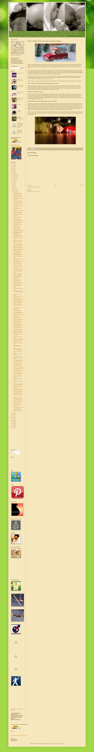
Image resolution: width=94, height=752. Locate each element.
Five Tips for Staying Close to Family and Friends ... (18, 327)
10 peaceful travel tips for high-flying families (18, 206)
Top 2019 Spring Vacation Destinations (17, 209)
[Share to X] (33, 149)
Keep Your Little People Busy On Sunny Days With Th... (18, 373)
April (14, 186)
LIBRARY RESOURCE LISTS (50, 31)
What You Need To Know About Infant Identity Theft (18, 368)
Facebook (20, 36)
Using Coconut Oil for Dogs (17, 362)
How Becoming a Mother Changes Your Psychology (18, 283)
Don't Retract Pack (36, 34)
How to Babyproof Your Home (18, 224)
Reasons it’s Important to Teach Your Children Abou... (18, 408)
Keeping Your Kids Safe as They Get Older (17, 217)
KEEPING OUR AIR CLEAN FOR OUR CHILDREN (17, 254)
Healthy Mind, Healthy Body (17, 263)
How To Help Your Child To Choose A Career (17, 318)
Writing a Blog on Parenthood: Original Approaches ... (18, 332)
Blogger (62, 743)
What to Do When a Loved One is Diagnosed (18, 315)
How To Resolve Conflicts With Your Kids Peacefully (18, 371)
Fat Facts (14, 287)
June (14, 183)
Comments (14, 453)
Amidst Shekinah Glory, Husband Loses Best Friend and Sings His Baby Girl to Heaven (20, 125)
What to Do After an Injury (17, 356)
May (14, 184)
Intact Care (44, 34)
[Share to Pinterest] (35, 149)
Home (11, 31)
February (14, 189)
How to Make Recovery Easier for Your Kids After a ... (18, 320)
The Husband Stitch (16, 192)
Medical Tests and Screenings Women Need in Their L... (18, 247)
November (15, 175)
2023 (13, 165)
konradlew (55, 743)
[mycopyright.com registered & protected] (17, 710)
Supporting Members (28, 36)
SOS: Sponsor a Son (57, 36)
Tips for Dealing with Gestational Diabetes (17, 310)
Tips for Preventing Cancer (17, 403)
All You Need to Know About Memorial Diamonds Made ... (18, 292)
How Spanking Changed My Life (20, 80)
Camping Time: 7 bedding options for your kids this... (18, 241)
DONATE (65, 36)
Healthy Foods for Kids (17, 225)
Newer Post (30, 185)
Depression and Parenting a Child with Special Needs (18, 330)
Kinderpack (76, 31)
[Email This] (30, 149)
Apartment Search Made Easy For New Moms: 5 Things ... (18, 392)
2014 (13, 417)
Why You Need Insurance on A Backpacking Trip (18, 297)
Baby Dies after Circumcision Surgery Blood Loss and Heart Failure (19, 131)
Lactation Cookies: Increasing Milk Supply (20, 99)
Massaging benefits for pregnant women (17, 228)
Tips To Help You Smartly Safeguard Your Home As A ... (18, 394)
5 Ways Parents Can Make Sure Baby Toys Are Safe (17, 270)
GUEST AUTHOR (13, 34)
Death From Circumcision (19, 111)
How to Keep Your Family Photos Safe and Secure (17, 213)
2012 (13, 420)
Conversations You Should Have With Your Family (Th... (18, 360)
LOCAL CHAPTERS (62, 31)
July (14, 181)
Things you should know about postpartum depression (18, 250)
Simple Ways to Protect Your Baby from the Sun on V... (18, 300)
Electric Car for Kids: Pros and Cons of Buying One (18, 204)
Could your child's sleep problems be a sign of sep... (18, 220)
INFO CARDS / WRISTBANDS (30, 31)
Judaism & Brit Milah (52, 34)
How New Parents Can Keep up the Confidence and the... (18, 384)
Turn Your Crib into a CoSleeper (20, 92)
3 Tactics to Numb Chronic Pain (18, 210)
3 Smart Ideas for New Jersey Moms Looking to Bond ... (18, 349)
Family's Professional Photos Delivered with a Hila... (18, 236)
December (15, 174)
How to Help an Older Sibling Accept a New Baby (18, 401)
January (14, 190)
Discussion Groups (38, 36)
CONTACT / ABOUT (18, 31)
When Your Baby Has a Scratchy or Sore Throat (17, 285)
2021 (13, 168)
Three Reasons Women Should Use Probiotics (17, 410)
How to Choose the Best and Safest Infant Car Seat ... (18, 196)
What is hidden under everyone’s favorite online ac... (18, 346)
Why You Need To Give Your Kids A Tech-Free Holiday (18, 201)
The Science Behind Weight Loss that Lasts (17, 259)
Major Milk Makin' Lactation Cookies (20, 86)
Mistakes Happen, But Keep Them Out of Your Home (17, 399)
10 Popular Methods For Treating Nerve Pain (17, 280)
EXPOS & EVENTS (47, 36)
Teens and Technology (17, 265)
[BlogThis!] (31, 149)
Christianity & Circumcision (63, 34)
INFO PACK (40, 31)
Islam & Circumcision (75, 34)
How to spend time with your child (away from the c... (18, 364)
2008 (13, 426)
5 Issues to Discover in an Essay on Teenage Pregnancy (17, 277)
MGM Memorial (13, 36)
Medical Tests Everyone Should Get (17, 405)
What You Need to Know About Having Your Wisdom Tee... (18, 339)
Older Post (81, 185)
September (15, 178)
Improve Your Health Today (17, 375)
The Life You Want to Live (17, 341)
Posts (13, 451)
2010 (13, 423)
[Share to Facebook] (34, 149)
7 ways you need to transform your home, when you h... (18, 245)
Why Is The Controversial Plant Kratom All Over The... (18, 262)
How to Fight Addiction (17, 242)
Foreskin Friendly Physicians (24, 34)
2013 (13, 418)
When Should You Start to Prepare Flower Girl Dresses (18, 230)
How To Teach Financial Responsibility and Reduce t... (18, 305)
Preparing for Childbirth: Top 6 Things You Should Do (18, 302)
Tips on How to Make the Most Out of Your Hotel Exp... (18, 313)
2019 (13, 171)
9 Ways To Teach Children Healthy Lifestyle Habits (17, 274)
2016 (13, 414)
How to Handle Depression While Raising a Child (17, 194)
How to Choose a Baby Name (18, 366)
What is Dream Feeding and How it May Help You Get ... (18, 325)
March (14, 187)
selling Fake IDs (37, 108)
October (14, 177)
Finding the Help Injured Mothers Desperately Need (18, 389)
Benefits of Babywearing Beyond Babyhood (20, 117)
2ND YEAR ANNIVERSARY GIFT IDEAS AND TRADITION (17, 233)
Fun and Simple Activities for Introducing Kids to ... (18, 252)
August (14, 180)
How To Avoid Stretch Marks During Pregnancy (17, 322)
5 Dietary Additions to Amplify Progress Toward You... (18, 222)
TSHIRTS (70, 31)
